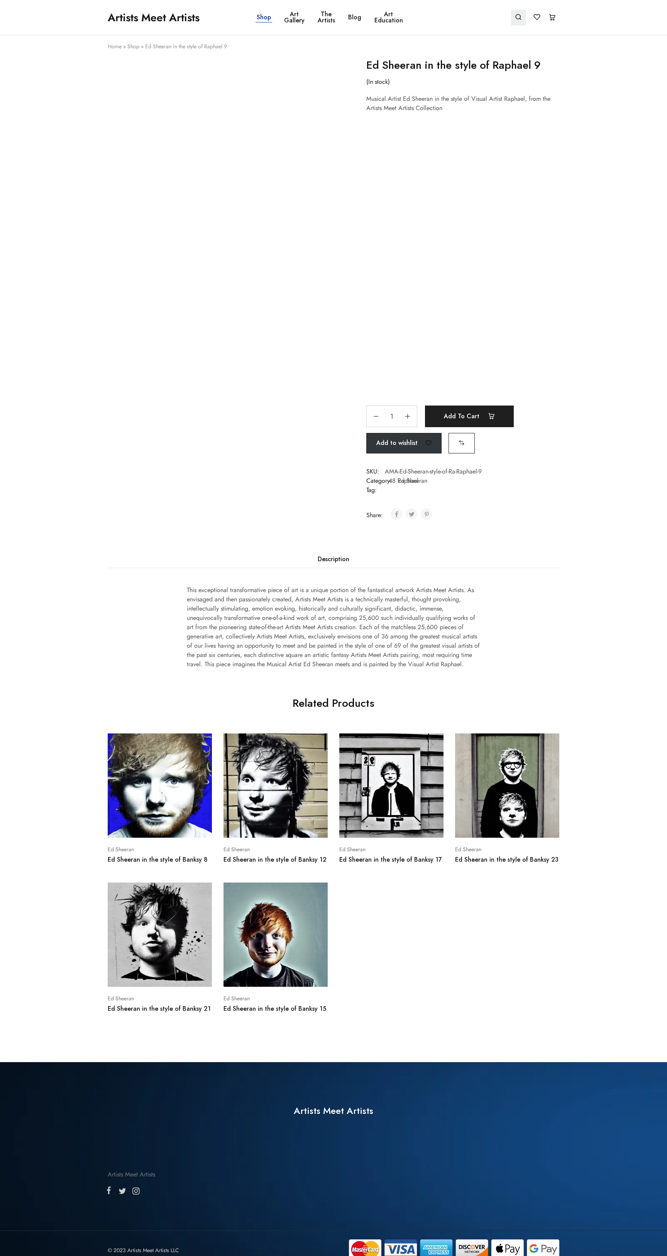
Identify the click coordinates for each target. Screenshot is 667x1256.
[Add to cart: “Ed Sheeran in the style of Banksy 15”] (255, 975)
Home (115, 46)
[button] (461, 442)
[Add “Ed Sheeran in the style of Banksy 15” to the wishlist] (295, 975)
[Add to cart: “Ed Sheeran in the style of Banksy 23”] (486, 826)
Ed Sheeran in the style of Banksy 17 (390, 859)
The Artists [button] (326, 17)
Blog (354, 17)
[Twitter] (122, 1192)
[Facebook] (110, 1192)
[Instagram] (134, 1192)
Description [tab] (333, 559)
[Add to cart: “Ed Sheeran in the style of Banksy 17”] (371, 826)
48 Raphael (403, 480)
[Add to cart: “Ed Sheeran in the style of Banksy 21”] (139, 975)
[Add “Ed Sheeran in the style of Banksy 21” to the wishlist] (179, 975)
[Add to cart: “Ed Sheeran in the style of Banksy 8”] (139, 826)
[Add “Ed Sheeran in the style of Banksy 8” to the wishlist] (179, 826)
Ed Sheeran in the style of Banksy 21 (159, 1008)
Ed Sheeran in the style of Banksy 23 (507, 859)
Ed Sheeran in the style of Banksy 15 (274, 1008)
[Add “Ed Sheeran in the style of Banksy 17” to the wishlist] (411, 826)
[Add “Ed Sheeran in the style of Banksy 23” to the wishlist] (527, 826)
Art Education (388, 17)
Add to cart (462, 416)
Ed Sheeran (121, 849)
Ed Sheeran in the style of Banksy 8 (158, 859)
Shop (264, 17)
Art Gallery (294, 17)
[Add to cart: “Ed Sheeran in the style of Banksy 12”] (255, 826)
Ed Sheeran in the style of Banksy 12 (275, 859)
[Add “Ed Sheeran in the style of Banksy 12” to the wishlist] (295, 826)
